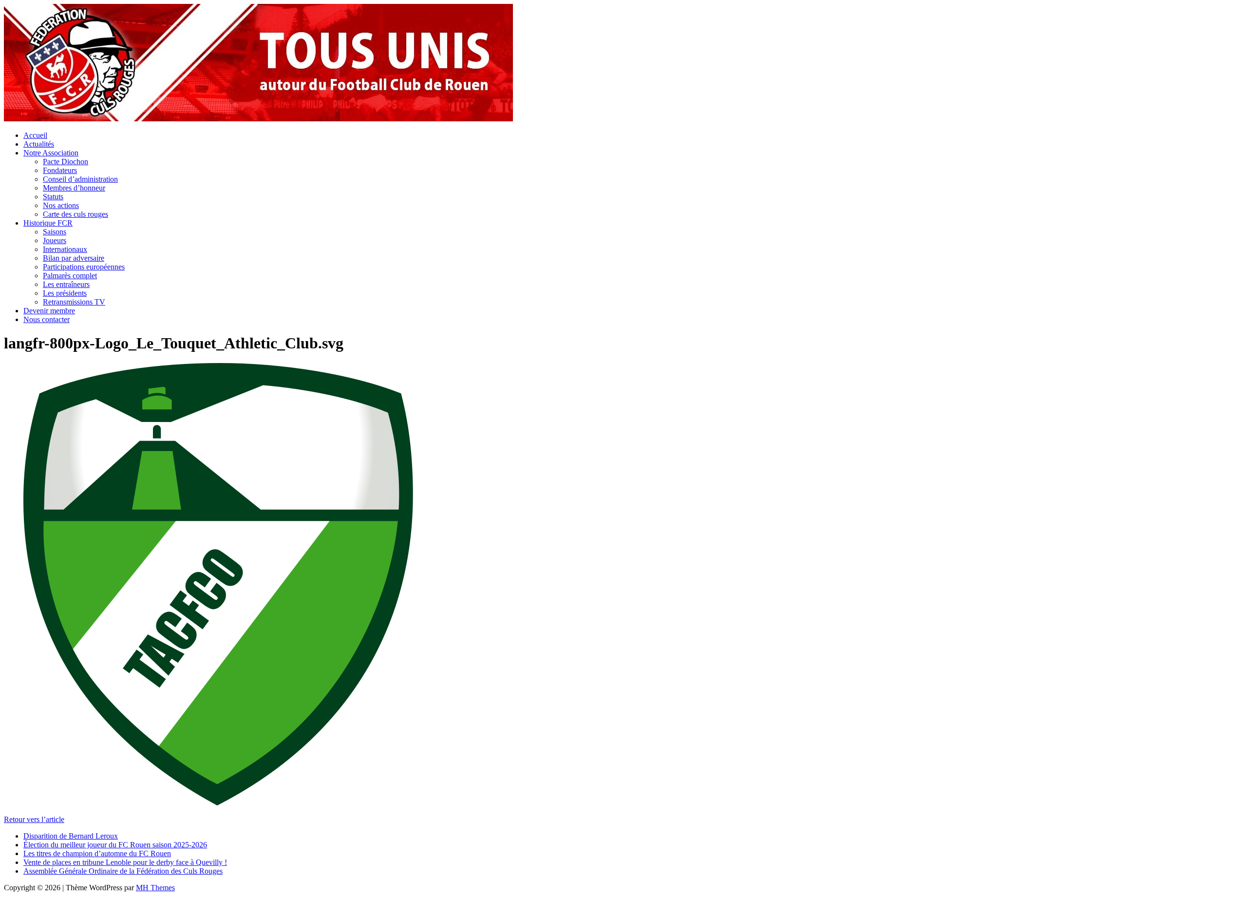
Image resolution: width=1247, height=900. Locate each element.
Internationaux (65, 249)
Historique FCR (48, 223)
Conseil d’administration (80, 179)
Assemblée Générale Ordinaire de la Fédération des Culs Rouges (123, 871)
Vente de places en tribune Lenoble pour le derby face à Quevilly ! (125, 862)
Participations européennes (84, 267)
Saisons (54, 232)
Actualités (38, 144)
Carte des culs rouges (75, 214)
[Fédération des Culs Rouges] (258, 119)
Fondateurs (60, 170)
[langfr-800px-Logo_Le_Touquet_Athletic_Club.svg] (218, 803)
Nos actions (61, 205)
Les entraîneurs (66, 284)
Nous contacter (46, 319)
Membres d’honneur (74, 188)
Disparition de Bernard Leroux (70, 836)
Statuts (53, 196)
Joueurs (54, 240)
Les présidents (65, 293)
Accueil (35, 135)
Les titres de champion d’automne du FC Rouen (97, 853)
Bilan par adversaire (73, 258)
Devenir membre (49, 310)
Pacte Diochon (65, 161)
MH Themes (155, 887)
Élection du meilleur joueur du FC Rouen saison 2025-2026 (115, 845)
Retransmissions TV (74, 302)
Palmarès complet (70, 275)
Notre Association (50, 153)
